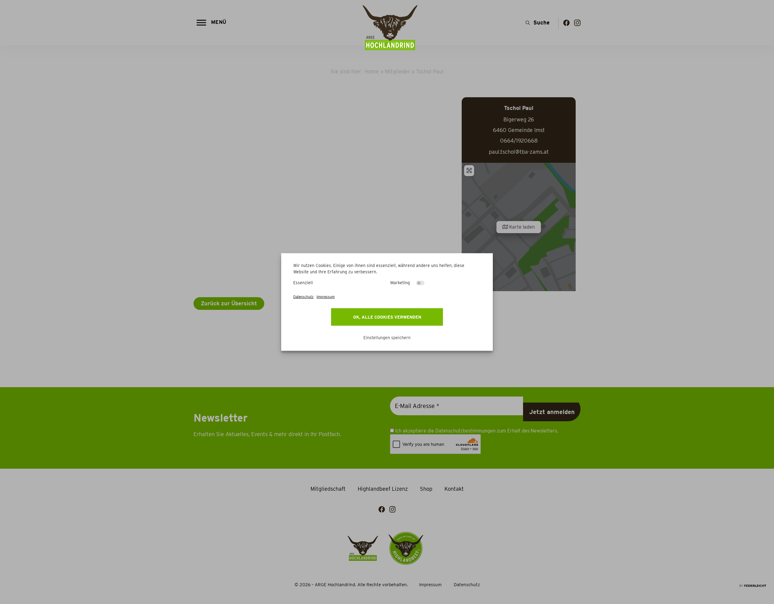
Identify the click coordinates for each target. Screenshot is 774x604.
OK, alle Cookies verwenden (387, 317)
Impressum (326, 296)
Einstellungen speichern (387, 337)
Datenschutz (303, 296)
